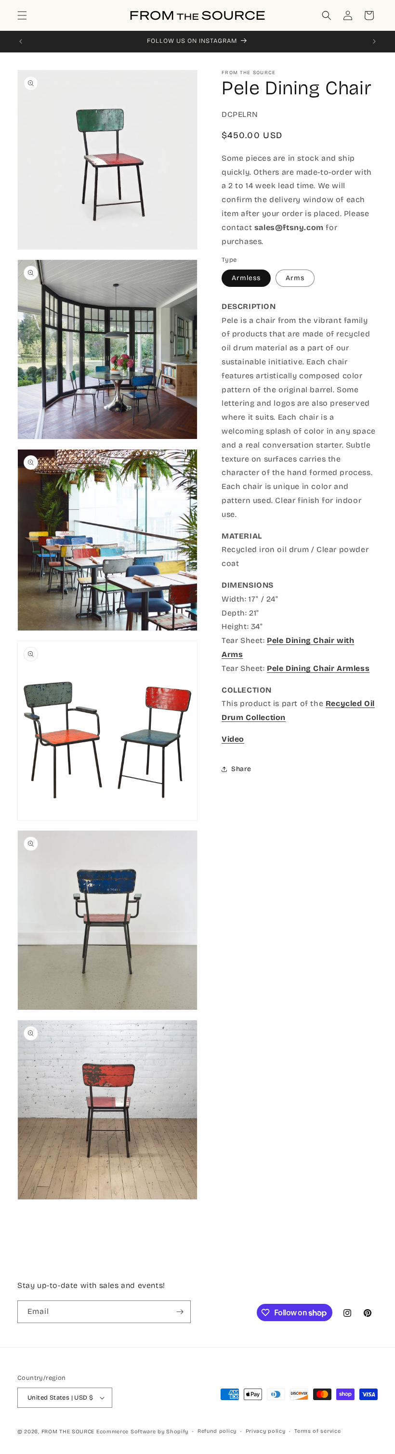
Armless (246, 278)
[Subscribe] (179, 1311)
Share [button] (241, 769)
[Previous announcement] (20, 41)
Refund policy (217, 1431)
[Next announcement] (374, 41)
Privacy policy (266, 1431)
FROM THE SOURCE (68, 1431)
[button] (22, 15)
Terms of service (317, 1431)
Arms (295, 278)
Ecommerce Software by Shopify (142, 1431)
